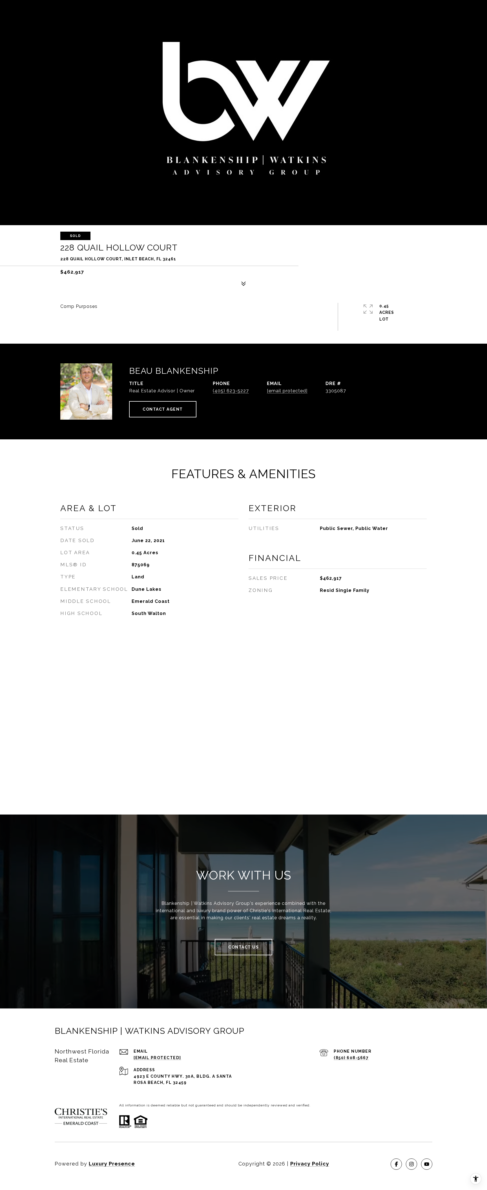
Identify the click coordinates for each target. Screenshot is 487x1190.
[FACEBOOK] (396, 1164)
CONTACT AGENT (163, 409)
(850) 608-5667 (351, 1057)
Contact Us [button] (243, 947)
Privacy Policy (309, 1164)
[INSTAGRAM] (411, 1164)
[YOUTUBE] (426, 1164)
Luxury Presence (112, 1164)
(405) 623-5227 (231, 390)
